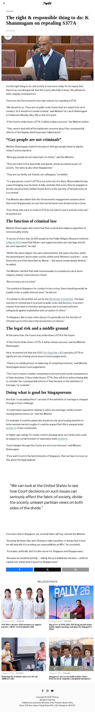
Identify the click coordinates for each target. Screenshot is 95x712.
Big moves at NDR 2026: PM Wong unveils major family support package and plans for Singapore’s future (70, 627)
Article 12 (11, 428)
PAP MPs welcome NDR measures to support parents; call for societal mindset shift (21, 626)
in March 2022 (13, 242)
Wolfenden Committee (61, 299)
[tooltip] (19, 570)
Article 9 (62, 438)
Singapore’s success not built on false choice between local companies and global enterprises (70, 678)
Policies (9, 11)
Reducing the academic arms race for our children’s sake (19, 678)
